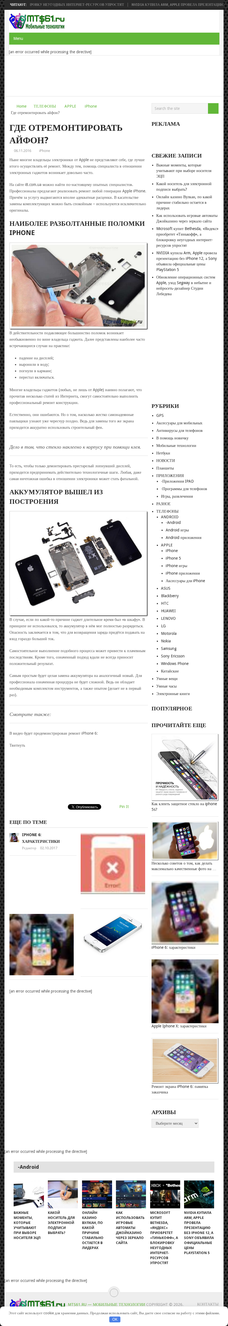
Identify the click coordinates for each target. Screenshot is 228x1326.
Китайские (170, 671)
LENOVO (168, 618)
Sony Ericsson (173, 656)
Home (21, 106)
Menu (18, 38)
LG (163, 626)
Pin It (124, 806)
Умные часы (166, 686)
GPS (160, 415)
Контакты (208, 1304)
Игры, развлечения (177, 496)
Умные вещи (167, 678)
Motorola (169, 633)
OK (115, 1319)
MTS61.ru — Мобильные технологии (106, 1304)
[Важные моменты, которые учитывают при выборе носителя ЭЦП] (29, 1194)
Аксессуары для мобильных (179, 423)
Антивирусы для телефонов (179, 430)
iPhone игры (176, 565)
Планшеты (165, 468)
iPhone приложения (183, 573)
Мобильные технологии (176, 445)
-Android (173, 522)
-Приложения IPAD (177, 481)
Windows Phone (175, 663)
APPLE (70, 106)
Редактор (29, 848)
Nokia (166, 641)
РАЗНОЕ (163, 504)
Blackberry (170, 596)
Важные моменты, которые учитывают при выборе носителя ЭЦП (183, 170)
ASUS (165, 588)
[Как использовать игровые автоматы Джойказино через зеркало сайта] (131, 1194)
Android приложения (183, 537)
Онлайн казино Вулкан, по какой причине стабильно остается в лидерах (184, 202)
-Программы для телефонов (184, 489)
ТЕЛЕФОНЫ (45, 106)
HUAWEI (168, 611)
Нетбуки (163, 453)
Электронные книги (173, 693)
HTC (165, 603)
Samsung (169, 648)
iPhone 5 (173, 558)
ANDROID (170, 517)
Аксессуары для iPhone (185, 581)
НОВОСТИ (165, 460)
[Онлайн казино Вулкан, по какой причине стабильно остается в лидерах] (97, 1194)
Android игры (177, 530)
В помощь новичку (172, 438)
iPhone (91, 106)
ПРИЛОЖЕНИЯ (170, 475)
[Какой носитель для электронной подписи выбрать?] (63, 1194)
